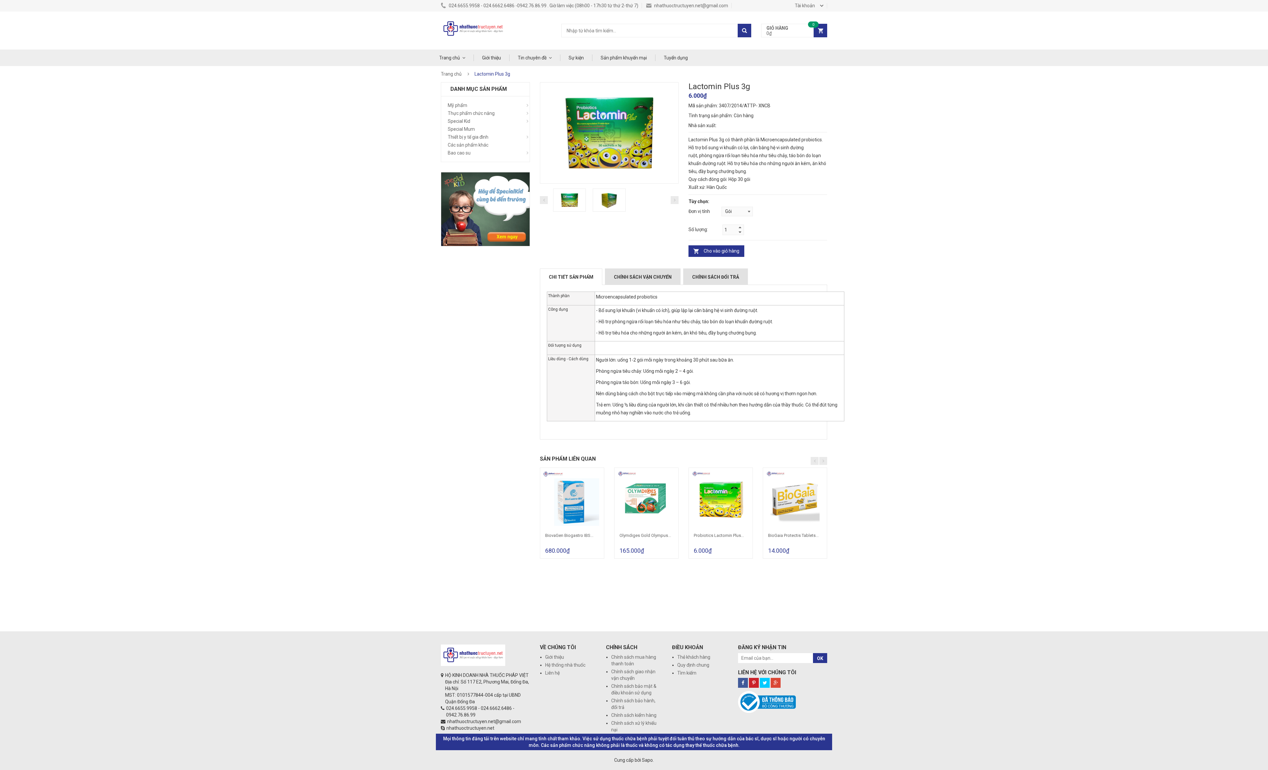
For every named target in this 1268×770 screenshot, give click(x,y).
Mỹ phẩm (457, 105)
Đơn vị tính (699, 211)
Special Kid (459, 121)
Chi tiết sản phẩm (571, 277)
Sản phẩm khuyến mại (624, 57)
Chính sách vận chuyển (643, 277)
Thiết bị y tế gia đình (468, 137)
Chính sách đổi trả (715, 277)
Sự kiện (576, 57)
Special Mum (461, 129)
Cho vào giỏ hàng (721, 251)
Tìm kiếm (686, 673)
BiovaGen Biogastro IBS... (569, 535)
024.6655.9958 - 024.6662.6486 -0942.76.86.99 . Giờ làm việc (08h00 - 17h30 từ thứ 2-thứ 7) (543, 5)
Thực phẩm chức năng (471, 113)
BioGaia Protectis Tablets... (793, 535)
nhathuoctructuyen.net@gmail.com (690, 5)
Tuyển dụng (676, 57)
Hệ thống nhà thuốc (565, 665)
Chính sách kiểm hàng (633, 715)
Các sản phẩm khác (468, 145)
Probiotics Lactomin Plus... (719, 535)
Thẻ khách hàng (693, 657)
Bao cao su (459, 153)
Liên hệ (552, 673)
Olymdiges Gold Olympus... (645, 535)
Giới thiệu (491, 57)
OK (820, 658)
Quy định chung (693, 665)
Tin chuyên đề (532, 57)
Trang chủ (449, 57)
